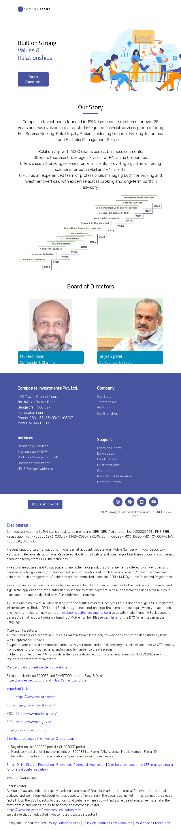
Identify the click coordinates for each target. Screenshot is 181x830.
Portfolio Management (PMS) (40, 457)
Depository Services (33, 446)
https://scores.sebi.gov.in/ (26, 680)
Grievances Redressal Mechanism (80, 765)
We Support (106, 408)
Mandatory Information (114, 476)
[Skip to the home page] (34, 9)
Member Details (109, 482)
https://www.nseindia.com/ (35, 705)
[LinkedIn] (141, 501)
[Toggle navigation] (160, 9)
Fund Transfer (108, 459)
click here (110, 617)
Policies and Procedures (152, 823)
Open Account (33, 79)
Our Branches (107, 414)
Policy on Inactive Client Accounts (107, 823)
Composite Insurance (34, 463)
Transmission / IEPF (33, 452)
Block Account (45, 504)
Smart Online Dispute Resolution (30, 765)
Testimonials (106, 402)
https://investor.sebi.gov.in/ (27, 730)
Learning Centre (109, 448)
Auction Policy (69, 823)
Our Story (104, 397)
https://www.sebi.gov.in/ (34, 722)
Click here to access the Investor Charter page (41, 739)
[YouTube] (153, 501)
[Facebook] (129, 501)
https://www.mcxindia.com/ (36, 714)
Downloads (105, 453)
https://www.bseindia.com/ (35, 697)
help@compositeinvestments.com (85, 613)
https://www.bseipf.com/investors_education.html (44, 810)
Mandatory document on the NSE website (37, 667)
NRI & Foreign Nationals (35, 469)
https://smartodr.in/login (70, 680)
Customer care (108, 465)
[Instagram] (118, 501)
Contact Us (105, 471)
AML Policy (49, 823)
